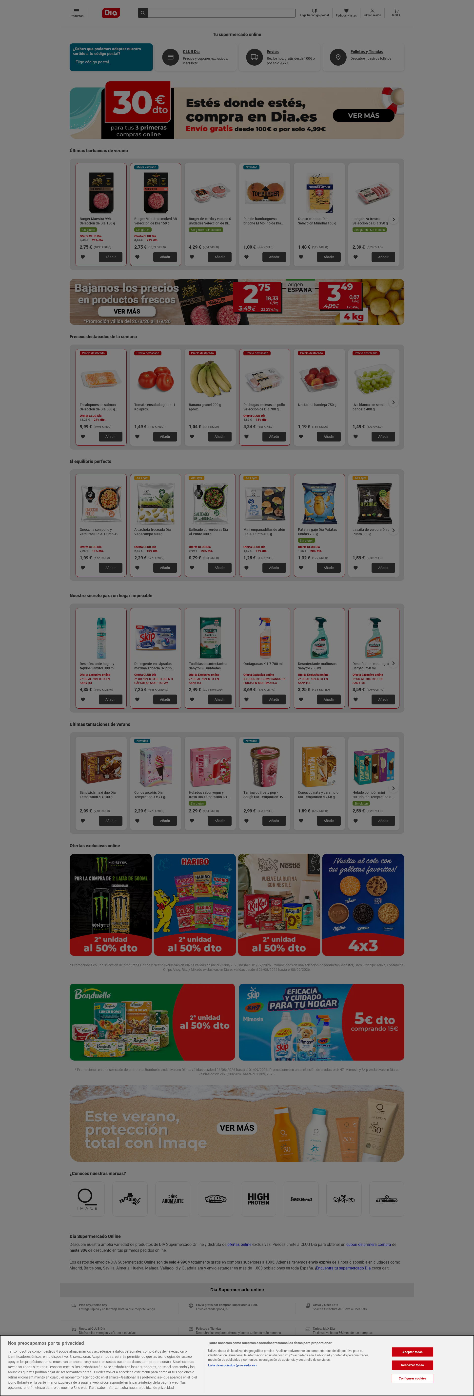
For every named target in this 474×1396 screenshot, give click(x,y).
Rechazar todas (412, 1365)
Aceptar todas (412, 1352)
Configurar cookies (412, 1378)
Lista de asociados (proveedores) (232, 1365)
